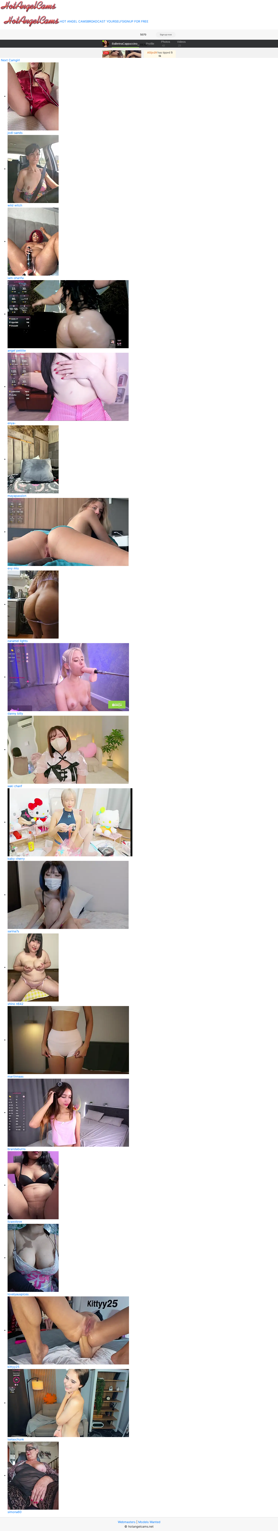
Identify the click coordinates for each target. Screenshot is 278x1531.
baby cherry (16, 858)
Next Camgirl (10, 60)
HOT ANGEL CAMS (73, 21)
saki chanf (15, 786)
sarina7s (13, 931)
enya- (12, 423)
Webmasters (126, 1522)
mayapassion (17, 496)
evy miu (13, 568)
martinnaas (15, 1076)
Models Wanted (149, 1522)
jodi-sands (15, 133)
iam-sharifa (16, 278)
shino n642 (15, 1004)
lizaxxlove (15, 1221)
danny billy (15, 713)
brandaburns (17, 1149)
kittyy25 (13, 1367)
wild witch (15, 205)
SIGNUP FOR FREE (135, 21)
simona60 (15, 1512)
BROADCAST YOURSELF (104, 21)
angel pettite (17, 350)
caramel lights (18, 641)
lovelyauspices (18, 1294)
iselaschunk (16, 1439)
